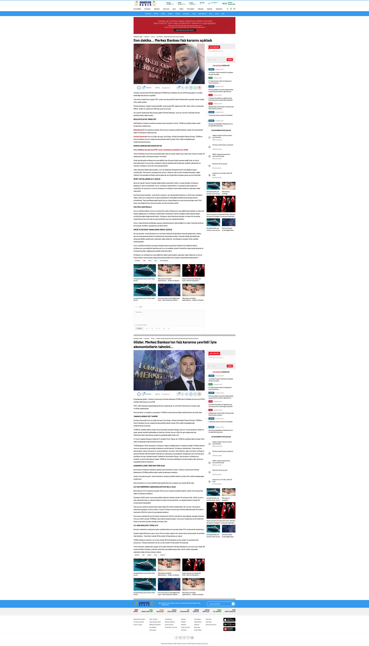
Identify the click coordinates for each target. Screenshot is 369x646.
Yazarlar (209, 9)
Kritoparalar (186, 13)
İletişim (170, 643)
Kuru (155, 260)
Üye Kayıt (209, 622)
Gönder (139, 328)
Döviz (210, 13)
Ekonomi (166, 9)
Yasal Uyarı (205, 643)
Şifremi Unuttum (211, 624)
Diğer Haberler (202, 13)
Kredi (222, 13)
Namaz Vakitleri (147, 610)
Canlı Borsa (148, 13)
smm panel (152, 630)
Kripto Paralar (230, 610)
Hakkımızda (164, 643)
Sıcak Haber (198, 630)
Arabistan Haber (138, 36)
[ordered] (156, 328)
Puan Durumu (184, 610)
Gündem (157, 9)
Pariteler (177, 13)
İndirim (149, 555)
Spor (174, 9)
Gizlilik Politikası (177, 643)
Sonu (155, 555)
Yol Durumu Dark (139, 622)
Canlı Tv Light (138, 624)
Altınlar (163, 13)
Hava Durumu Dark (139, 619)
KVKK (189, 643)
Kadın (181, 9)
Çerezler (184, 643)
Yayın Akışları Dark (155, 622)
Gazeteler (219, 9)
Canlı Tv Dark (153, 619)
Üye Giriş (208, 619)
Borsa (194, 13)
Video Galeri (198, 622)
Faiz (144, 260)
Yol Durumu (217, 610)
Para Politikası (164, 260)
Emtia (216, 13)
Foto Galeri (190, 9)
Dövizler (156, 13)
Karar (149, 260)
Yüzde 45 (162, 555)
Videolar (200, 9)
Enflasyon (137, 260)
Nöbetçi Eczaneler (155, 624)
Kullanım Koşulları (196, 643)
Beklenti (137, 555)
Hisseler (170, 13)
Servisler (147, 9)
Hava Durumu (171, 610)
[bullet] (159, 328)
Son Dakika (137, 9)
